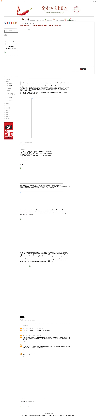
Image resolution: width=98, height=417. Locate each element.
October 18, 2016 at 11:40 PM (34, 335)
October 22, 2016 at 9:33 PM (36, 353)
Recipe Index (32, 20)
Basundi (8, 90)
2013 (7, 107)
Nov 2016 (9, 83)
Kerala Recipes (40, 20)
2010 (7, 112)
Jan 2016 (9, 100)
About (67, 20)
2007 (7, 118)
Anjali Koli (25, 335)
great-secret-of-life (27, 328)
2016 (7, 81)
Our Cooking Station (59, 20)
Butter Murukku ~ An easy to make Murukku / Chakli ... (11, 93)
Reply (24, 332)
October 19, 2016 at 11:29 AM (35, 344)
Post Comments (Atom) (30, 401)
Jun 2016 (9, 97)
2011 (7, 110)
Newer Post (22, 398)
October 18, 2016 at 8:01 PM (37, 328)
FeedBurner (13, 48)
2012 (7, 108)
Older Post (67, 398)
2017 (7, 79)
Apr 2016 (9, 99)
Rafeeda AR (25, 344)
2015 (7, 103)
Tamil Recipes (49, 20)
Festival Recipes (28, 320)
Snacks (34, 320)
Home (25, 20)
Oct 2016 (9, 85)
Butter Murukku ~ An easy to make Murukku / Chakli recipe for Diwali (41, 25)
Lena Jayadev (26, 353)
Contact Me (73, 20)
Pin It (25, 317)
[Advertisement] (83, 43)
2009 (7, 114)
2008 (7, 116)
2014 (7, 105)
